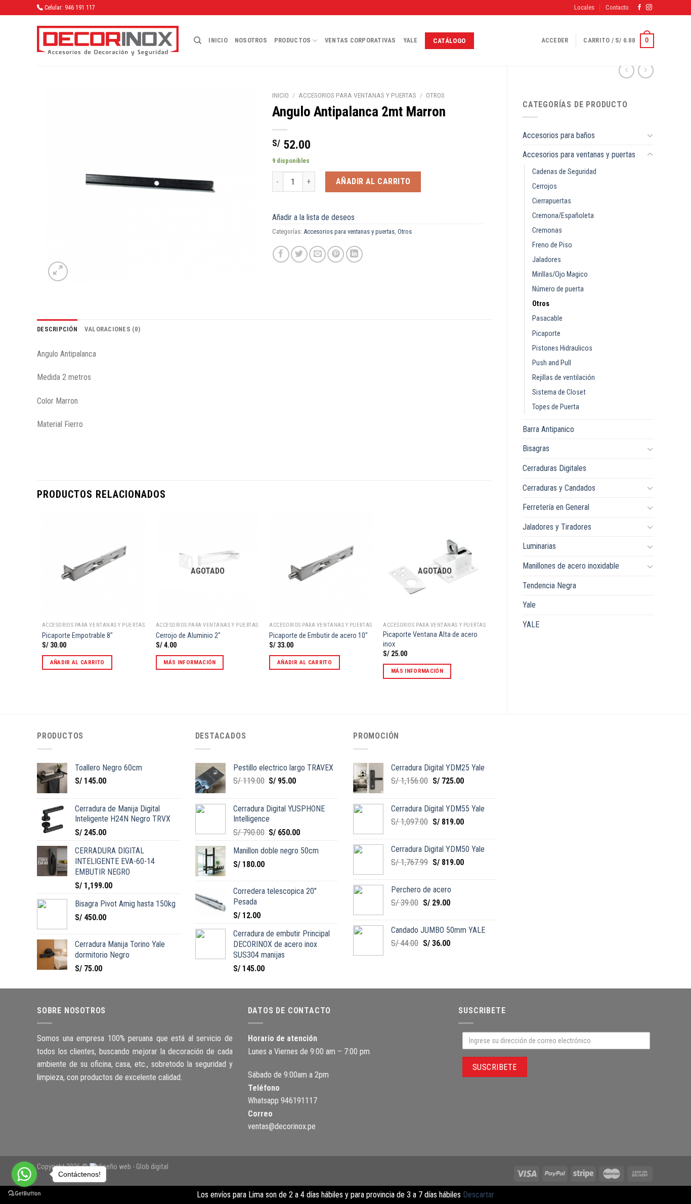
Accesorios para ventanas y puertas (579, 154)
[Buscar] (197, 40)
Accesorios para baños (559, 135)
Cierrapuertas (551, 201)
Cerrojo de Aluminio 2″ (188, 635)
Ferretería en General (556, 507)
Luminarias (539, 546)
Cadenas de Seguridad (564, 171)
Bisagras (536, 448)
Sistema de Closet (559, 392)
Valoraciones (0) (112, 329)
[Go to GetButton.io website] (24, 1193)
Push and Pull (551, 363)
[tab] (57, 329)
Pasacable (547, 318)
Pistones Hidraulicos (562, 348)
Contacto (617, 7)
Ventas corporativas (360, 40)
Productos (292, 40)
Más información (189, 662)
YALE (531, 624)
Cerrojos (544, 186)
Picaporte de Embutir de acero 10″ (318, 635)
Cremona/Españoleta (563, 215)
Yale (410, 40)
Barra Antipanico (548, 429)
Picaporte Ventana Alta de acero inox (430, 639)
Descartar (478, 1194)
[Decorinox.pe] (108, 41)
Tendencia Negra (549, 585)
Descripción (57, 329)
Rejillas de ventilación (563, 377)
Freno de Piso (552, 245)
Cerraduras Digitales (554, 468)
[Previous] (42, 605)
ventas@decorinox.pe (282, 1126)
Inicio (218, 40)
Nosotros (251, 40)
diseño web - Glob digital (133, 1167)
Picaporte (546, 333)
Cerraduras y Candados (559, 488)
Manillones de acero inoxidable (571, 566)
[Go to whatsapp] (24, 1174)
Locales (584, 7)
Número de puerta (558, 289)
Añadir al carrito (373, 181)
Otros (540, 303)
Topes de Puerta (555, 407)
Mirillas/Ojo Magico (560, 274)
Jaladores (546, 259)
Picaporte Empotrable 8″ (77, 635)
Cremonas (547, 230)
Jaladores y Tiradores (557, 527)
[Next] (486, 605)
